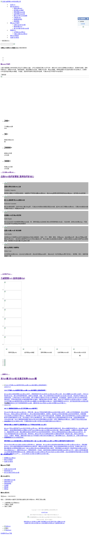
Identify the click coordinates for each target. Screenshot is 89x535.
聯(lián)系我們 (14, 35)
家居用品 (16, 21)
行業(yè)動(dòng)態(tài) (20, 34)
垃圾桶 (6, 485)
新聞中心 (13, 30)
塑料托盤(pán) (18, 8)
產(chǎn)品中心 (14, 6)
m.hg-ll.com (44, 512)
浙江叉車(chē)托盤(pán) (34, 523)
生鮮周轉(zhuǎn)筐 (19, 14)
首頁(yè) (12, 4)
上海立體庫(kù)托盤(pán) (47, 523)
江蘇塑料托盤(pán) (60, 523)
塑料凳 (6, 487)
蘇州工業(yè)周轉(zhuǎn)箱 (58, 521)
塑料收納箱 (7, 483)
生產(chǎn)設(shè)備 (19, 24)
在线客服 (83, 23)
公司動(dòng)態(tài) (19, 32)
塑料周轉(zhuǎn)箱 (19, 12)
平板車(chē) (17, 17)
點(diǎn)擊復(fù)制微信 (7, 44)
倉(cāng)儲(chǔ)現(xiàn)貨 (21, 28)
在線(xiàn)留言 (14, 37)
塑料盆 (6, 489)
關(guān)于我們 (14, 23)
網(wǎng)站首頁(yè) (7, 454)
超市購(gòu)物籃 (19, 10)
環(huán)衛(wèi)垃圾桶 (20, 15)
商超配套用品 (18, 19)
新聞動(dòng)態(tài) (10, 458)
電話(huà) (8, 530)
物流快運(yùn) (18, 26)
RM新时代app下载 (6, 533)
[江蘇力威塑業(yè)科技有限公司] (11, 1)
